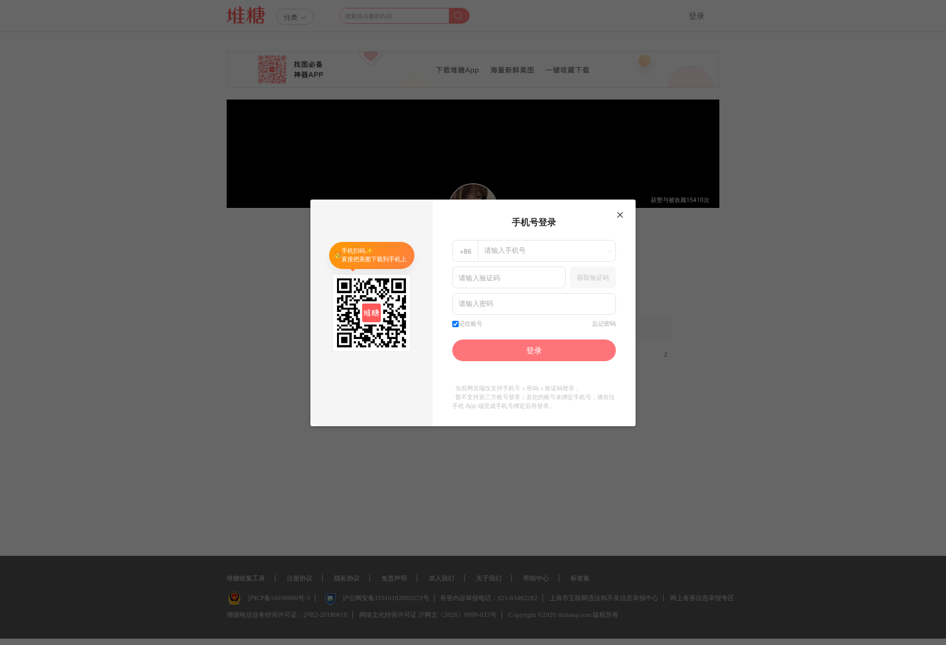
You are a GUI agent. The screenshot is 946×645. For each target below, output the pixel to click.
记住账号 (470, 323)
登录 (534, 350)
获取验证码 (593, 277)
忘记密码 (604, 323)
